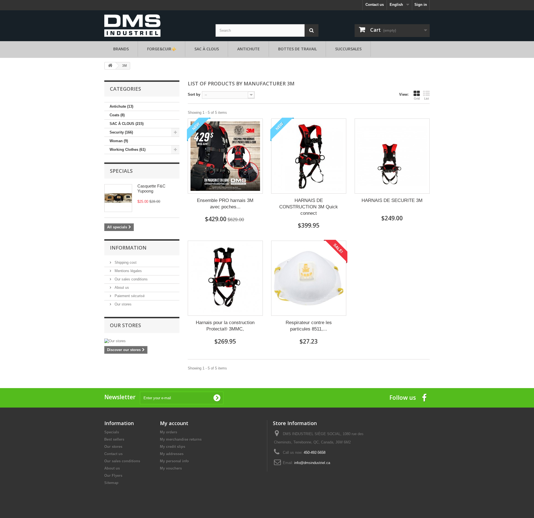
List (426, 98)
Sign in (420, 5)
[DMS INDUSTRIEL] (132, 25)
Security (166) (121, 132)
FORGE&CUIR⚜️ (161, 48)
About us (121, 287)
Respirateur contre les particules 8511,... (309, 326)
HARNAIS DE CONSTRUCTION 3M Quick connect (308, 207)
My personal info (174, 461)
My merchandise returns (181, 439)
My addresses (172, 454)
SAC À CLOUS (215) (127, 124)
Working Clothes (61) (127, 149)
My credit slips (172, 447)
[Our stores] (141, 341)
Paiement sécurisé (129, 296)
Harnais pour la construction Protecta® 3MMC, (225, 326)
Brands (121, 48)
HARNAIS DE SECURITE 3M (392, 200)
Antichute (248, 48)
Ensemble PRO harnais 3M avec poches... (225, 203)
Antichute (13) (121, 106)
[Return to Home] (110, 65)
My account (174, 423)
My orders (168, 432)
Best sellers (114, 439)
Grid (417, 98)
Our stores (122, 304)
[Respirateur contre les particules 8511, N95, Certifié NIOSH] (308, 278)
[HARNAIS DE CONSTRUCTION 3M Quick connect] (308, 156)
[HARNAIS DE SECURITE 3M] (392, 156)
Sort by (194, 94)
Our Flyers (113, 475)
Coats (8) (117, 115)
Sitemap (111, 483)
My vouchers (171, 468)
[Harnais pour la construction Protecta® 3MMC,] (225, 278)
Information (128, 247)
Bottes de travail (297, 48)
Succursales (348, 48)
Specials (121, 170)
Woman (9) (119, 141)
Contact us (374, 5)
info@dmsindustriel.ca (312, 463)
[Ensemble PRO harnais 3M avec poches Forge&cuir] (225, 156)
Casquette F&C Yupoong (151, 188)
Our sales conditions (130, 279)
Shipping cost (125, 262)
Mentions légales (127, 271)
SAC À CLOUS (206, 48)
